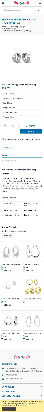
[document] (22, 406)
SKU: (3, 148)
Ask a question (25, 139)
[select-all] (7, 235)
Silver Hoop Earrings (17, 27)
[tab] (22, 156)
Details (5, 155)
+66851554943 (11, 375)
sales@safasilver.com (13, 379)
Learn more (23, 405)
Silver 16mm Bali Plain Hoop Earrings (15, 299)
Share (37, 139)
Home (4, 27)
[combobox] (22, 10)
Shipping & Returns (10, 160)
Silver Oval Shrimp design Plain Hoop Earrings (18, 264)
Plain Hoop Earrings (9, 29)
